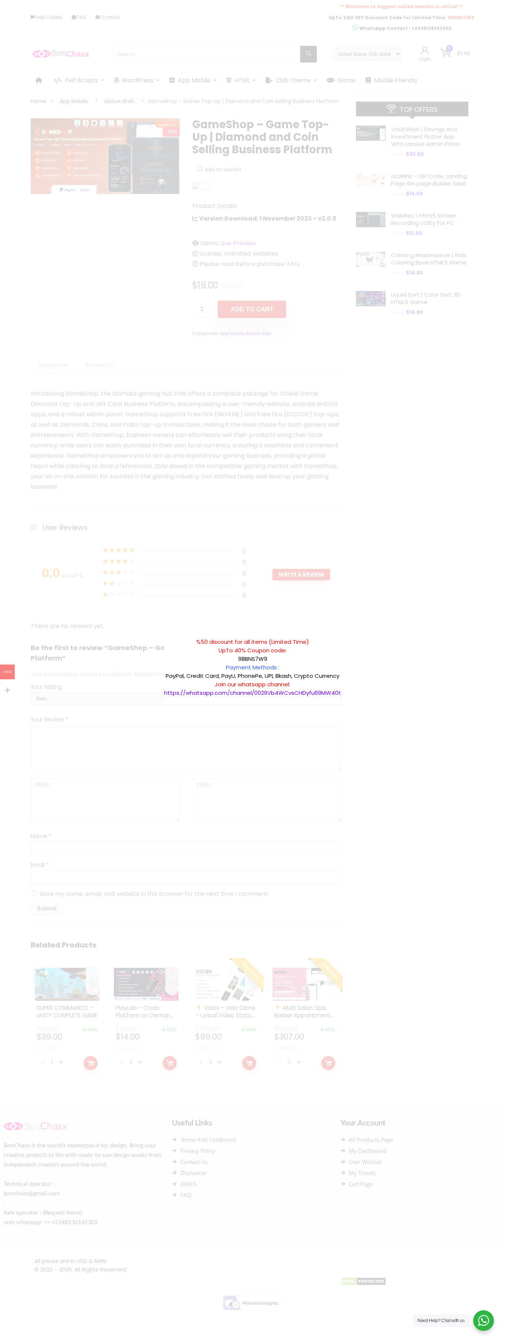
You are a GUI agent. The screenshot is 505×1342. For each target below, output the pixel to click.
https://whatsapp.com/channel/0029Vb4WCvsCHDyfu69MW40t (252, 693)
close (344, 633)
